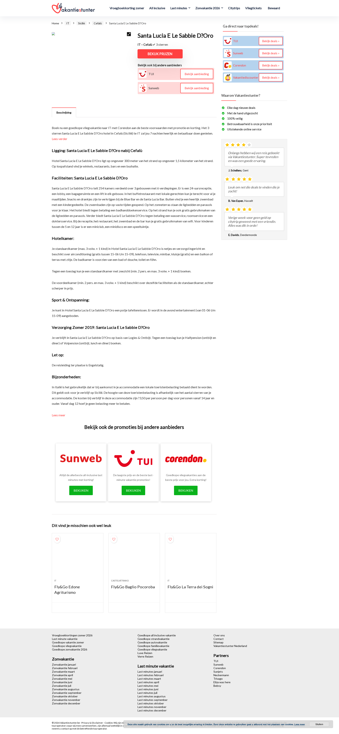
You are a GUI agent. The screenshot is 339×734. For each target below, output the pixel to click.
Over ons (219, 635)
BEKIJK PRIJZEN (160, 54)
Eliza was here (222, 682)
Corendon (219, 668)
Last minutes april (148, 682)
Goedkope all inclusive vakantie (157, 635)
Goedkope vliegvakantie (67, 646)
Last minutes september (153, 699)
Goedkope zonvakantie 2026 (69, 649)
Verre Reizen (145, 656)
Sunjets (218, 671)
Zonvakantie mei (62, 678)
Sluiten (319, 724)
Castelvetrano (120, 580)
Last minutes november (152, 707)
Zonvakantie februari (64, 668)
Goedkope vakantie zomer (68, 642)
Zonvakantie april (62, 675)
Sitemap (218, 642)
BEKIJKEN (81, 490)
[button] (129, 34)
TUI (215, 661)
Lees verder (59, 139)
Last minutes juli (147, 692)
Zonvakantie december (66, 703)
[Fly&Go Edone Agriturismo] (77, 558)
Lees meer (58, 415)
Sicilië (81, 23)
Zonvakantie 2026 (207, 8)
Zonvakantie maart (63, 671)
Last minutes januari (150, 671)
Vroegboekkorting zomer (127, 8)
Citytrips (234, 8)
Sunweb (218, 664)
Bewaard (274, 8)
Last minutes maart (149, 678)
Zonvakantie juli (61, 685)
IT (67, 23)
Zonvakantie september (66, 692)
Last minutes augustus (152, 696)
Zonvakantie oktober (65, 696)
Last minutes (178, 8)
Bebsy (217, 685)
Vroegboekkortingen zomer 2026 (72, 635)
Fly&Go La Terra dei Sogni (190, 586)
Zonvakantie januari (64, 664)
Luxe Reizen (145, 653)
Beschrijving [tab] (63, 112)
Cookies (109, 722)
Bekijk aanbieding (197, 74)
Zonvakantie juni (62, 682)
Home (55, 23)
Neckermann (221, 675)
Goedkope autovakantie (152, 642)
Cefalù (98, 23)
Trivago (218, 678)
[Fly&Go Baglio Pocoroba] (134, 558)
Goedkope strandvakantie (154, 638)
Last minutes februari (151, 675)
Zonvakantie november (66, 699)
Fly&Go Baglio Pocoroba (133, 586)
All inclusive (157, 8)
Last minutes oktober (151, 703)
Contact (218, 638)
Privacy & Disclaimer (92, 722)
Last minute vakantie (64, 638)
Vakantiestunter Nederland (230, 646)
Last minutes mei (148, 685)
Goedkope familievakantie (153, 646)
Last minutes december (152, 710)
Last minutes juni (148, 689)
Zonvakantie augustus (65, 689)
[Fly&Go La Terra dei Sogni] (191, 558)
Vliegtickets (253, 8)
